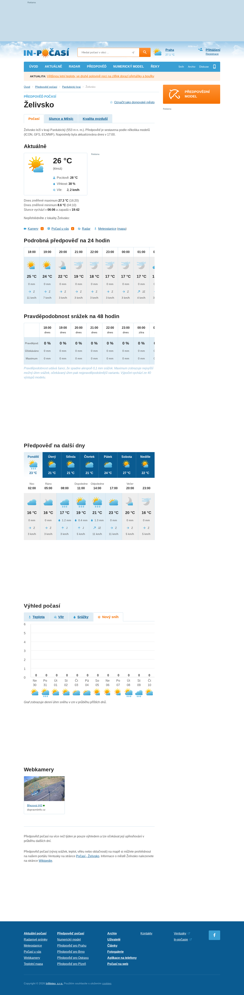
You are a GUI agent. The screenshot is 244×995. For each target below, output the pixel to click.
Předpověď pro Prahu (71, 945)
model (128, 66)
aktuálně (53, 66)
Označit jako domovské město (134, 102)
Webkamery (32, 957)
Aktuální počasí (35, 933)
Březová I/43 (34, 805)
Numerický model (69, 939)
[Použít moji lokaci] (133, 52)
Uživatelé (113, 939)
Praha (169, 50)
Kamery (33, 228)
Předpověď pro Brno (71, 951)
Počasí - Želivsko (87, 856)
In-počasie (181, 939)
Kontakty (146, 933)
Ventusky (180, 933)
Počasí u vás (60, 228)
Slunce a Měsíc (61, 119)
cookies (106, 983)
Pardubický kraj (71, 86)
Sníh (181, 66)
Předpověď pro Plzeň (71, 963)
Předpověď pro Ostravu (73, 957)
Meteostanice (107, 228)
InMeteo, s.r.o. (54, 983)
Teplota (39, 617)
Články (112, 945)
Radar (86, 228)
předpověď (97, 66)
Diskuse (204, 66)
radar (74, 66)
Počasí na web (117, 963)
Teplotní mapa (33, 963)
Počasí (33, 119)
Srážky (82, 617)
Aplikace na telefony (122, 957)
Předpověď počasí (46, 86)
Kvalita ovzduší (95, 119)
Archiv (191, 66)
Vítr (61, 617)
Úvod (27, 86)
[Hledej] (145, 52)
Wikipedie (45, 860)
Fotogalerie (115, 951)
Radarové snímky (35, 939)
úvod (33, 66)
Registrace (212, 53)
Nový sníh (110, 617)
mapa (122, 228)
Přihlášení (213, 50)
